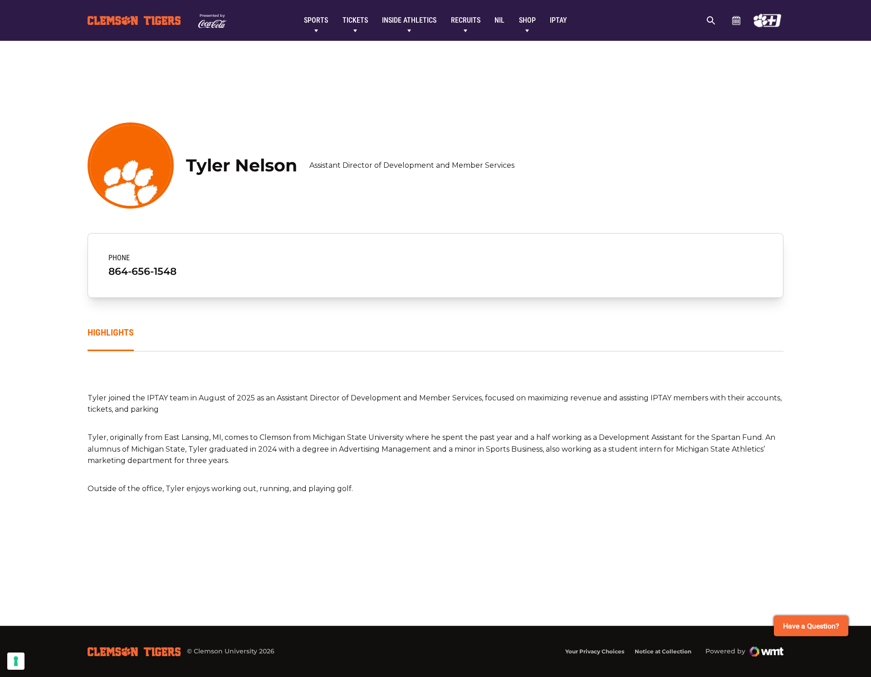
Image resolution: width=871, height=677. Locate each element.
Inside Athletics (409, 20)
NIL (499, 20)
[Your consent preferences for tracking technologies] (15, 661)
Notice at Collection (663, 651)
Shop (527, 20)
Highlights (111, 332)
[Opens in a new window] (767, 20)
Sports (316, 20)
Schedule (736, 20)
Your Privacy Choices (594, 651)
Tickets (355, 20)
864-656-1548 (142, 271)
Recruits (465, 20)
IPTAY (558, 20)
